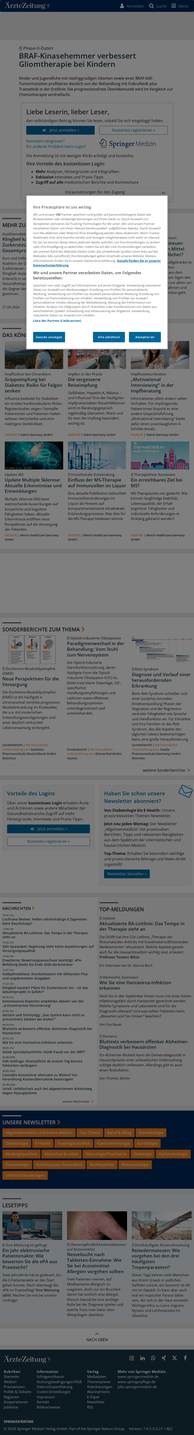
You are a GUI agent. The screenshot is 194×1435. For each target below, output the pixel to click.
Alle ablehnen (109, 337)
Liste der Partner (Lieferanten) (57, 321)
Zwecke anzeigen (49, 337)
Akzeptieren (144, 337)
